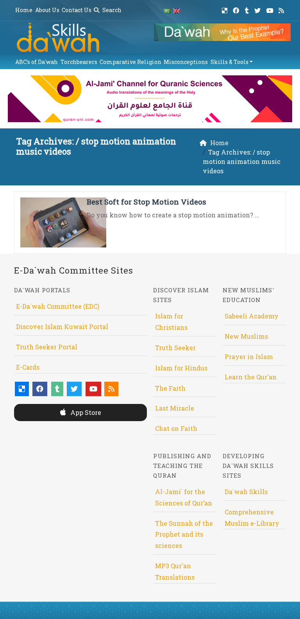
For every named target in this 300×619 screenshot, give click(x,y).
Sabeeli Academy (252, 316)
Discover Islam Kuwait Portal (62, 326)
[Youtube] (270, 9)
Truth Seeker (175, 347)
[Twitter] (258, 9)
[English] (176, 10)
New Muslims (246, 336)
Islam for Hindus (181, 368)
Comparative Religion (130, 62)
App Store (85, 412)
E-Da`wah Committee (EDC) (57, 306)
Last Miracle (174, 408)
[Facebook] (237, 9)
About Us (47, 10)
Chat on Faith (176, 428)
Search (111, 10)
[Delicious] (225, 9)
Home (23, 10)
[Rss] (282, 9)
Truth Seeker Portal (46, 347)
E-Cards (27, 367)
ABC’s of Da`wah (36, 62)
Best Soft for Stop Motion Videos (146, 201)
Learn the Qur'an (251, 377)
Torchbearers (79, 62)
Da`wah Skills (246, 491)
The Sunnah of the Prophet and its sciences (184, 534)
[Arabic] (167, 10)
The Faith (170, 388)
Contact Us (76, 10)
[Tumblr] (248, 9)
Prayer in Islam (249, 356)
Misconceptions (186, 62)
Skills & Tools (229, 62)
